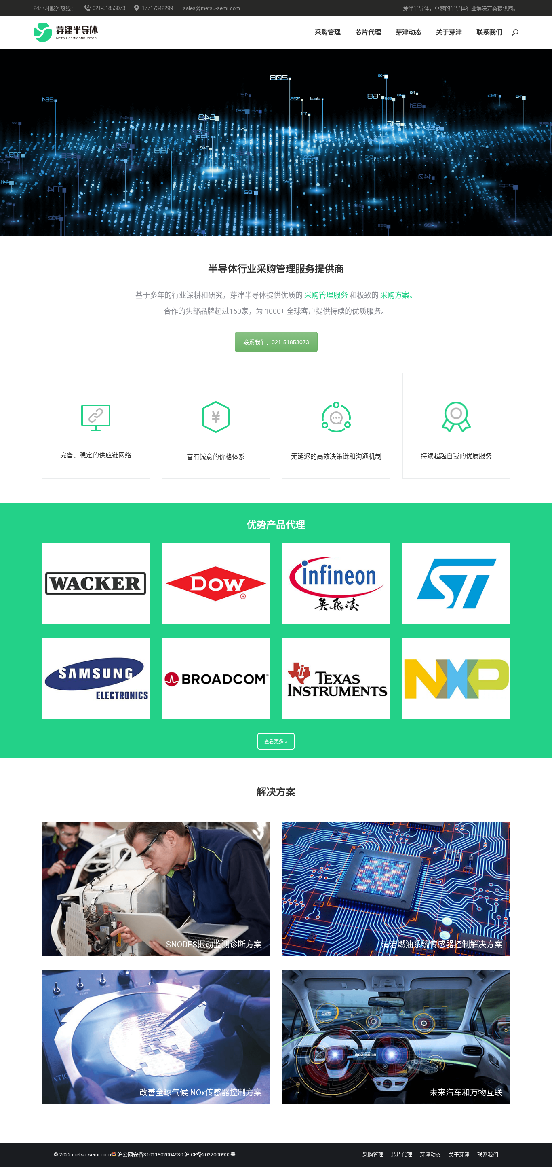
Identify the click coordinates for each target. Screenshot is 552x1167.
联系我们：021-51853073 (276, 342)
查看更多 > (276, 742)
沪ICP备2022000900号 (210, 1155)
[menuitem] (327, 32)
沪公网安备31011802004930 (150, 1155)
